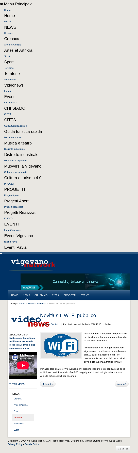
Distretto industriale (14, 149)
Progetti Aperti (11, 195)
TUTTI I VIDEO (17, 384)
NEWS (7, 21)
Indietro (48, 384)
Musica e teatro (12, 137)
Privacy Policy (15, 444)
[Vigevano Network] (33, 263)
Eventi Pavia (10, 241)
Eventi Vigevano (12, 230)
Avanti (120, 384)
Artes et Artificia (12, 44)
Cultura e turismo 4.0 (15, 172)
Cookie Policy (32, 444)
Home (7, 10)
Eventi (7, 91)
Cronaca (8, 33)
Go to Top (123, 448)
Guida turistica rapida (15, 125)
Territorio (9, 68)
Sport (7, 56)
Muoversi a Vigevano (15, 160)
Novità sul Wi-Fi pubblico (68, 315)
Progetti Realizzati (13, 206)
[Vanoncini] (75, 281)
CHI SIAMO (10, 102)
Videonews (10, 79)
